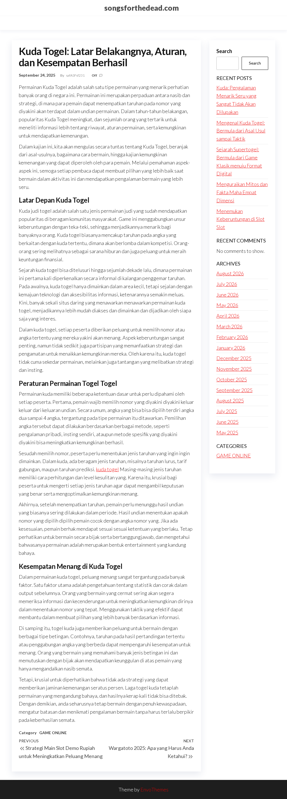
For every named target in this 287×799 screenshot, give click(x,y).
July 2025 (226, 411)
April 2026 (227, 316)
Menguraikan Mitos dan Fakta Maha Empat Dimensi (242, 192)
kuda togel (107, 469)
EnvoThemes (154, 789)
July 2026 (226, 284)
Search (224, 51)
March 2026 (229, 326)
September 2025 (234, 390)
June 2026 (227, 295)
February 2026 (232, 337)
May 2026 (227, 305)
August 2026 (230, 273)
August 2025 (230, 400)
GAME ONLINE (53, 732)
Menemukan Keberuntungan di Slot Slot (240, 219)
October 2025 (231, 379)
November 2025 (234, 369)
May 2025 (227, 432)
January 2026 (230, 348)
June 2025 (227, 422)
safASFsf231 (75, 75)
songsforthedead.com (141, 7)
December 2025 (233, 358)
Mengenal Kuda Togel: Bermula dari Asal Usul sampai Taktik (240, 131)
